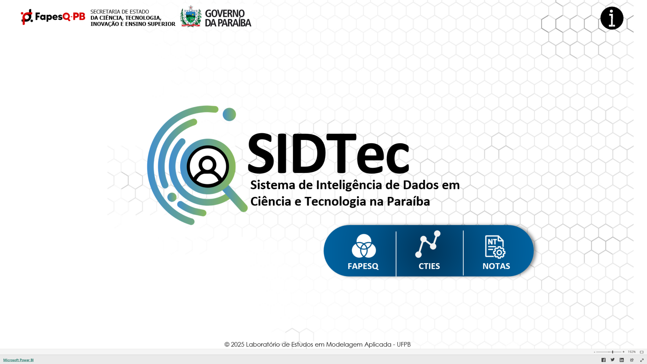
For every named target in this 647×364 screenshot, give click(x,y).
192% (632, 352)
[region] (323, 174)
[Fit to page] (640, 352)
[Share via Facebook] (604, 361)
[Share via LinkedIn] (622, 361)
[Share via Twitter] (613, 361)
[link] (131, 15)
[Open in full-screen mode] (642, 360)
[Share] (632, 360)
